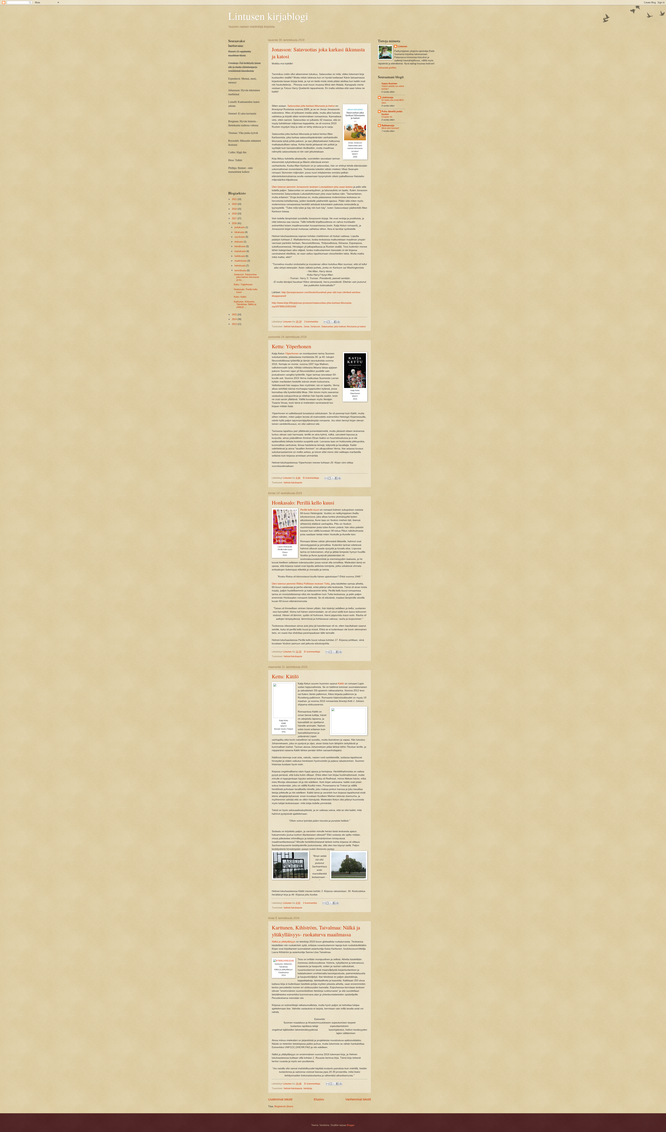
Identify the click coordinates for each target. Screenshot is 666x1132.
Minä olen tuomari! (390, 128)
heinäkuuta (240, 246)
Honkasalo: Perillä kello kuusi (303, 502)
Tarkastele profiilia (387, 67)
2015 (234, 314)
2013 (234, 324)
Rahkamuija (388, 125)
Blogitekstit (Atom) (283, 1106)
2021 (234, 199)
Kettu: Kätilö (285, 676)
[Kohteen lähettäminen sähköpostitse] (325, 322)
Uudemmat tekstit (280, 1099)
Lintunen (402, 46)
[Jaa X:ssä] (332, 322)
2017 (234, 218)
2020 (234, 204)
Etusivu (319, 1099)
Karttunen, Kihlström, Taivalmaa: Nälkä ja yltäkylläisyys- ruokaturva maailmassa (316, 931)
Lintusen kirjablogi (268, 16)
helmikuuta (240, 265)
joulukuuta (239, 227)
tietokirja (308, 1088)
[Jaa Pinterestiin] (338, 322)
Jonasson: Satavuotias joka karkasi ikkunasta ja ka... (246, 277)
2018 (234, 213)
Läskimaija (387, 97)
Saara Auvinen (389, 83)
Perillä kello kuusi (309, 510)
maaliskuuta (240, 260)
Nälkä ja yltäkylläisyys (283, 941)
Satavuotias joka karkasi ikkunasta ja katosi (311, 106)
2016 (234, 223)
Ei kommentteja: (311, 478)
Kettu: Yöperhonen (291, 346)
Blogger (350, 1125)
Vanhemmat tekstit (358, 1099)
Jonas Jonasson (312, 326)
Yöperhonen (292, 353)
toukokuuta (240, 251)
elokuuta (239, 241)
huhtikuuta (240, 256)
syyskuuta (240, 237)
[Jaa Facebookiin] (335, 322)
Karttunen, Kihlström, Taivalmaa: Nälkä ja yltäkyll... (245, 304)
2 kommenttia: (311, 321)
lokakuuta (239, 232)
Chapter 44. (387, 117)
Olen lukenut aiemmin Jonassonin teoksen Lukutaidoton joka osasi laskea (312, 187)
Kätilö (341, 683)
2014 (234, 319)
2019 (234, 209)
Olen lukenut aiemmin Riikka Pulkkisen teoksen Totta (301, 583)
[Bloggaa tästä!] (328, 322)
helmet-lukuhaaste (293, 326)
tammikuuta (240, 270)
